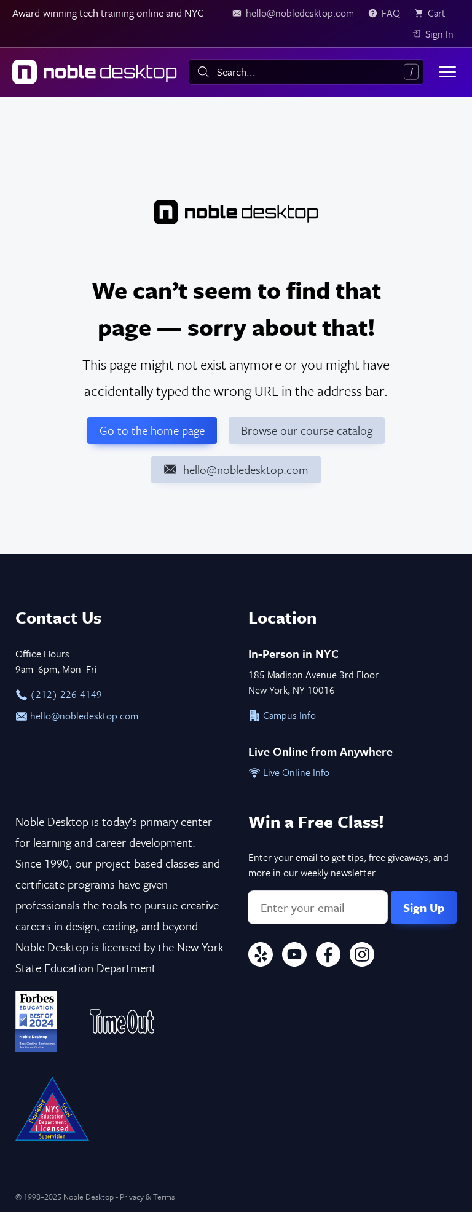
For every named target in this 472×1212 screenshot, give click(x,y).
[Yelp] (260, 956)
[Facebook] (328, 956)
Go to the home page (152, 430)
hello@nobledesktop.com (83, 715)
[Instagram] (362, 956)
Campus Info (288, 715)
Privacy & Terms (147, 1196)
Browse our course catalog (306, 430)
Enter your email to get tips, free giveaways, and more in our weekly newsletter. (348, 865)
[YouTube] (294, 956)
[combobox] (306, 72)
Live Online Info (295, 772)
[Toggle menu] (447, 72)
